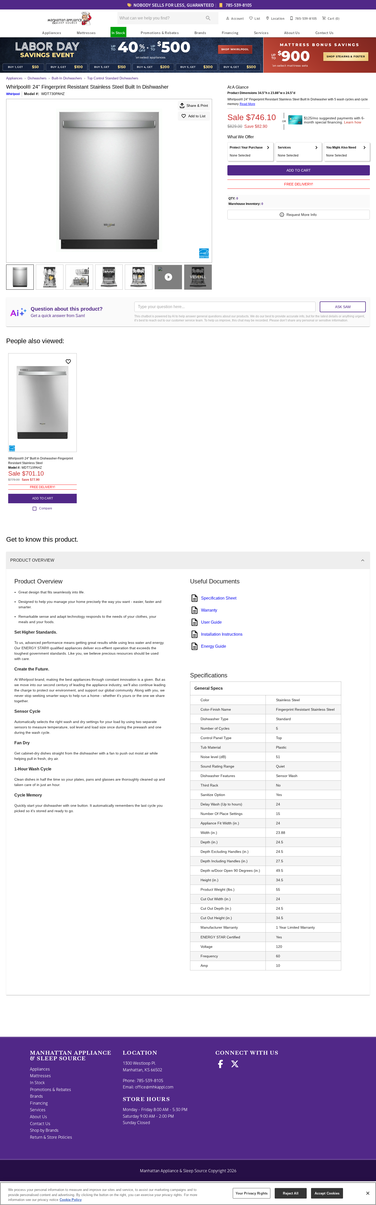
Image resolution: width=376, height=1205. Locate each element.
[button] (228, 18)
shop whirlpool (235, 49)
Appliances (51, 32)
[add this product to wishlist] (68, 361)
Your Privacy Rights (252, 1193)
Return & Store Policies (51, 1137)
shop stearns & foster (346, 57)
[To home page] (70, 18)
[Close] (367, 1193)
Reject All (290, 1193)
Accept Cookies (327, 1193)
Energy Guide (213, 646)
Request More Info (301, 215)
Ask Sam (343, 307)
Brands (200, 32)
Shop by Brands (44, 1130)
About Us (292, 32)
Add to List (196, 116)
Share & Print (197, 105)
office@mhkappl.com (154, 1086)
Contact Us (324, 32)
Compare (45, 508)
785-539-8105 (238, 5)
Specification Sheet (218, 598)
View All (198, 277)
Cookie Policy (71, 1200)
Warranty (209, 610)
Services (261, 32)
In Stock (118, 32)
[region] (188, 1193)
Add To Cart (298, 170)
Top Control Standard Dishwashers (112, 78)
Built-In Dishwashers (67, 78)
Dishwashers (37, 78)
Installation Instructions (221, 634)
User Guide (211, 622)
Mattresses (86, 32)
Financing (230, 32)
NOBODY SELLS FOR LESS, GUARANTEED (173, 5)
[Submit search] (208, 18)
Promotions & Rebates (160, 32)
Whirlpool (13, 94)
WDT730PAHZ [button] (53, 94)
